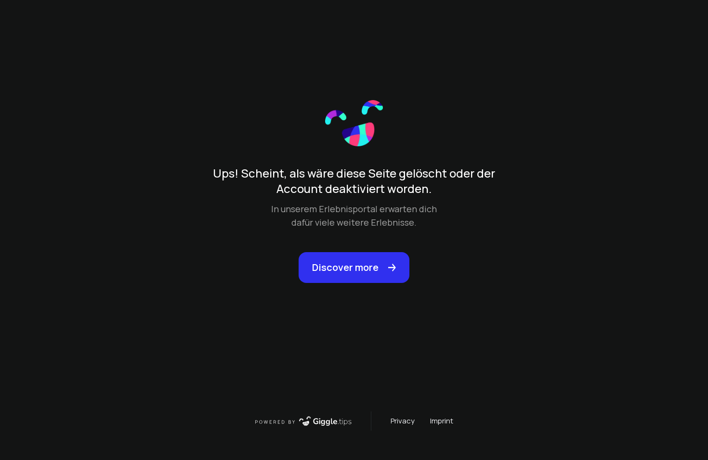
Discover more (345, 267)
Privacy (403, 421)
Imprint (441, 421)
